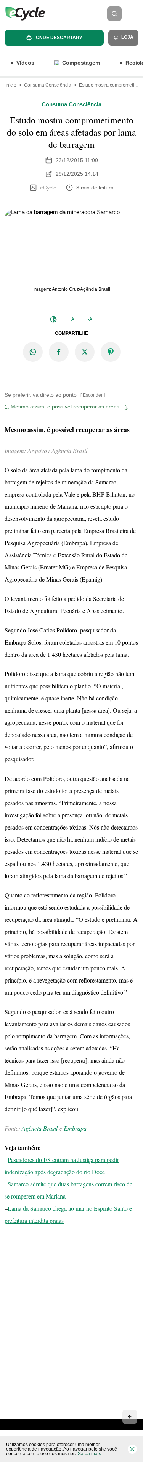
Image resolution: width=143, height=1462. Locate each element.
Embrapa (75, 1128)
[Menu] (134, 13)
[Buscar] (114, 13)
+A (71, 319)
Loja (126, 37)
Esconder (93, 395)
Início (10, 85)
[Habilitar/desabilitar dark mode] (53, 319)
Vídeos (25, 63)
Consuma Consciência (47, 85)
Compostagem (81, 63)
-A (90, 319)
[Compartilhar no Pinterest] (111, 352)
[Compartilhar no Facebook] (59, 352)
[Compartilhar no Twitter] (85, 352)
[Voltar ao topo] (129, 1417)
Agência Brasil (40, 1128)
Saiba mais (89, 1453)
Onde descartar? (58, 37)
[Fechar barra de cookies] (132, 1449)
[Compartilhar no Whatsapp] (33, 352)
